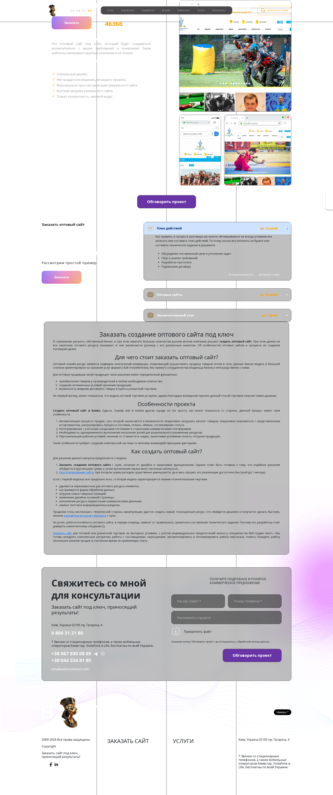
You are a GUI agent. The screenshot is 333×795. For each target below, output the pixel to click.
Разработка (147, 10)
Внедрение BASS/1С (187, 766)
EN (78, 10)
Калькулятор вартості (241, 274)
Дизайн (166, 10)
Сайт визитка (117, 772)
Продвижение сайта (188, 755)
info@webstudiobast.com (70, 669)
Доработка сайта (185, 749)
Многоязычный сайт (123, 790)
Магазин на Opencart (123, 761)
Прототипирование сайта (76, 472)
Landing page (117, 784)
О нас (111, 10)
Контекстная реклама (189, 761)
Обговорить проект (166, 201)
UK (72, 10)
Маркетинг (183, 10)
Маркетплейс (117, 755)
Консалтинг (218, 10)
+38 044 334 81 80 (71, 660)
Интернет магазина (122, 749)
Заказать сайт (62, 533)
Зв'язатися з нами (269, 274)
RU (90, 10)
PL (84, 10)
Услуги (201, 10)
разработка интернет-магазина (85, 515)
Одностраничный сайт (124, 778)
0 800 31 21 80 (67, 633)
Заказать (71, 23)
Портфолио (127, 10)
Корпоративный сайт (123, 766)
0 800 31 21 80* (241, 8)
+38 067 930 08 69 (71, 653)
